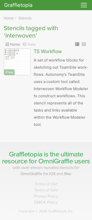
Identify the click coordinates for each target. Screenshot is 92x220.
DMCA (46, 202)
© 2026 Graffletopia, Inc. (46, 211)
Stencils (24, 18)
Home (9, 18)
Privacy (46, 196)
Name (15, 44)
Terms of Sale (46, 190)
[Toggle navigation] (84, 5)
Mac (68, 173)
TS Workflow (48, 51)
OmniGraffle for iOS (38, 173)
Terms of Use (45, 184)
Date (32, 44)
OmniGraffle (55, 161)
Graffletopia (18, 5)
